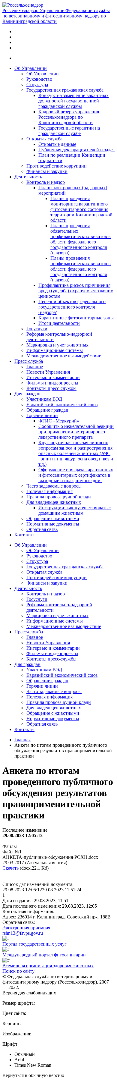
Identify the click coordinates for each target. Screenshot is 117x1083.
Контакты (24, 534)
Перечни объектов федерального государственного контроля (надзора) (72, 307)
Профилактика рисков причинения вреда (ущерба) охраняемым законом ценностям (75, 291)
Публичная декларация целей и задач (76, 149)
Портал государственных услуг (34, 943)
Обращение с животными (52, 518)
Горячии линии (42, 415)
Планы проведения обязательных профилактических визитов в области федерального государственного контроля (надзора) (80, 239)
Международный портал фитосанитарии (44, 954)
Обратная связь (42, 529)
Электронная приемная (26, 927)
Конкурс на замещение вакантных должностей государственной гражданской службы (73, 101)
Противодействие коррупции (56, 165)
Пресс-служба (28, 361)
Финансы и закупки (47, 171)
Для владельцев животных (53, 502)
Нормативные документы (52, 523)
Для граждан (27, 393)
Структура (37, 84)
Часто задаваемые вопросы (54, 485)
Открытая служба (44, 138)
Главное (34, 366)
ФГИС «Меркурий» (58, 420)
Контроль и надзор (45, 182)
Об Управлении (30, 68)
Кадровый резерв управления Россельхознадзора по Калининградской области (68, 117)
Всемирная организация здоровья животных (48, 965)
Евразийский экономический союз (62, 404)
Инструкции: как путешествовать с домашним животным (74, 510)
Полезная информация (49, 491)
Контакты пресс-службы (51, 388)
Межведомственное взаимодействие (63, 355)
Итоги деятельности (59, 323)
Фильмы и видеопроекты (52, 382)
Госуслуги (36, 328)
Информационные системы (54, 350)
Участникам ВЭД (44, 399)
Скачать (10, 868)
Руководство (39, 79)
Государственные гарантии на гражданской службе (69, 130)
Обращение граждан (47, 410)
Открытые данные (57, 144)
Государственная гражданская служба (65, 90)
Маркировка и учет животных (57, 344)
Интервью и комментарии (53, 377)
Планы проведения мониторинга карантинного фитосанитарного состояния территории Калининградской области (81, 209)
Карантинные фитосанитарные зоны (76, 317)
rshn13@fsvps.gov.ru (22, 933)
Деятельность (28, 176)
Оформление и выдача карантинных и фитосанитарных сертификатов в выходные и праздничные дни (75, 475)
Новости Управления (48, 372)
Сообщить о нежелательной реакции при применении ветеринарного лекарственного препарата (76, 432)
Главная (22, 739)
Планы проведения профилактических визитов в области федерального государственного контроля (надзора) (80, 269)
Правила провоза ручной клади (58, 496)
